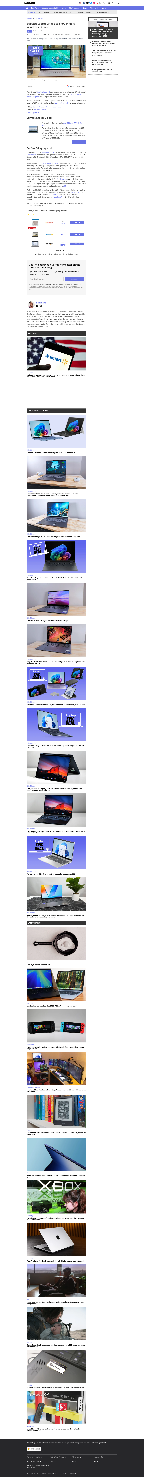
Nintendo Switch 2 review (62, 12)
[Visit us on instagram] (94, 3)
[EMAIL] (41, 306)
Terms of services (52, 284)
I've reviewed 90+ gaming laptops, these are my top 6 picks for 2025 (102, 62)
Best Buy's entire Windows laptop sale (47, 107)
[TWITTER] (37, 306)
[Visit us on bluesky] (90, 3)
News (29, 31)
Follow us (71, 86)
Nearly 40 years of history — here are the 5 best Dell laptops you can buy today (103, 43)
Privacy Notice (33, 286)
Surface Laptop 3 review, (49, 163)
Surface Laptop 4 (47, 152)
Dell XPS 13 (56, 195)
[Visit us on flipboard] (97, 3)
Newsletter (82, 86)
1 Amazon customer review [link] (42, 215)
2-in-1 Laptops (39, 18)
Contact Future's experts (58, 1457)
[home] (27, 8)
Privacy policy (76, 1457)
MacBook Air (31, 155)
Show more (58, 250)
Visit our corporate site (99, 1443)
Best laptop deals (103, 12)
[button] (116, 3)
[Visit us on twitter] (87, 3)
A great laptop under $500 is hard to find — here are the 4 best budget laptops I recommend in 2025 (102, 33)
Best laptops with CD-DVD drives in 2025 (102, 71)
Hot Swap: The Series (84, 12)
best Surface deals (61, 103)
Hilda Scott (38, 31)
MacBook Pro (59, 197)
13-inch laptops (61, 179)
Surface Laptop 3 (43, 92)
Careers (96, 1461)
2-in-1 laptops (44, 12)
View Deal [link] (77, 223)
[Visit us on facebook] (84, 3)
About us (53, 1461)
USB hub (66, 186)
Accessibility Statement (35, 1461)
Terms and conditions (34, 1457)
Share (31, 86)
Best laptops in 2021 (35, 112)
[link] (34, 129)
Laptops (29, 18)
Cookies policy (99, 1457)
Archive (74, 1461)
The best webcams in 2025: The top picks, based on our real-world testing (104, 53)
